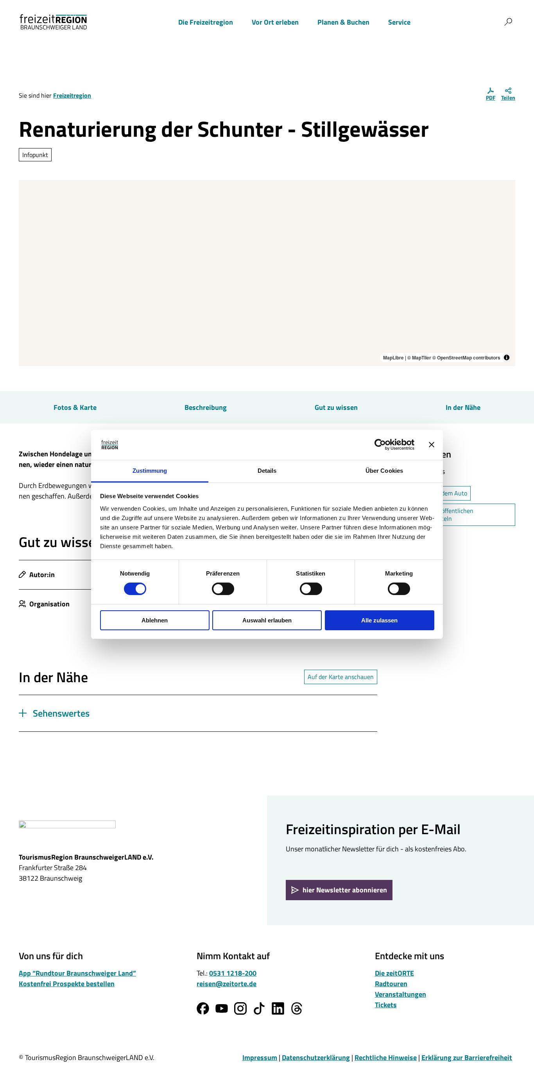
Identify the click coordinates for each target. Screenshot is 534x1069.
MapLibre (393, 357)
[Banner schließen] (431, 444)
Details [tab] (267, 470)
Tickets (386, 1004)
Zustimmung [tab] (150, 470)
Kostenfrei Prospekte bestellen (67, 983)
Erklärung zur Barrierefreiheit (466, 1057)
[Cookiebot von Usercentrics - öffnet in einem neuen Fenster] (380, 444)
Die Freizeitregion (205, 22)
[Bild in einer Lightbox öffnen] (67, 833)
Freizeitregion (72, 95)
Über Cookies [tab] (384, 470)
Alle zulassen (379, 620)
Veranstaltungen (400, 994)
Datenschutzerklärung (316, 1057)
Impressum (259, 1057)
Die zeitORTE (394, 973)
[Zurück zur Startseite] (53, 21)
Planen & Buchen (343, 22)
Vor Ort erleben (275, 22)
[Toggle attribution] (506, 357)
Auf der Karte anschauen (341, 676)
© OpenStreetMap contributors (466, 357)
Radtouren (391, 983)
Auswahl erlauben (267, 620)
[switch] (223, 589)
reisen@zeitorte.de (226, 983)
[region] (267, 273)
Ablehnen (155, 620)
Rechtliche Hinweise (386, 1057)
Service (399, 22)
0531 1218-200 (232, 973)
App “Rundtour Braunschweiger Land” (77, 973)
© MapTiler (419, 357)
